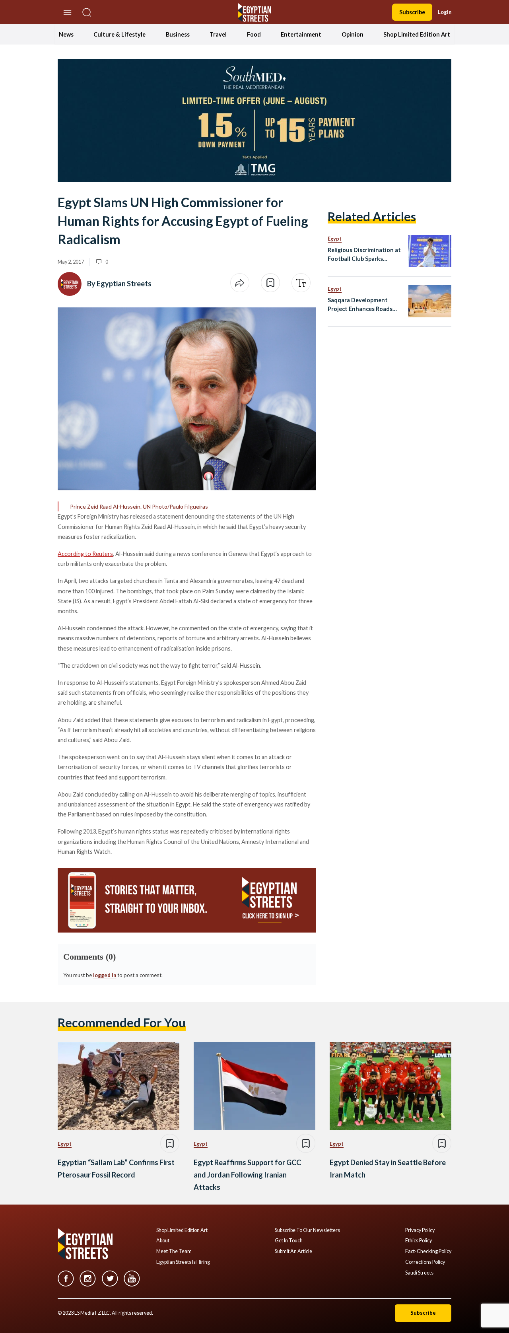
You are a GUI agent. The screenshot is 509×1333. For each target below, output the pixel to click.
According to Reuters (85, 553)
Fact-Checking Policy (428, 1251)
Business (178, 34)
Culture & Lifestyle (119, 34)
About (162, 1241)
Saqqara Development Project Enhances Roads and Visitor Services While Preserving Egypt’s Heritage (363, 305)
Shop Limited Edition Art (416, 34)
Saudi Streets (419, 1273)
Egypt (335, 239)
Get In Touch (289, 1241)
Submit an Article (293, 1251)
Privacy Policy (420, 1230)
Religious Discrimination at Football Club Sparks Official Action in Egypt (364, 255)
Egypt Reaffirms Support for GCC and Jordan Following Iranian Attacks (247, 1174)
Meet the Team (174, 1251)
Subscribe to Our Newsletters (307, 1230)
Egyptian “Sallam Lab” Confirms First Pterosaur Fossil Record (116, 1168)
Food (254, 34)
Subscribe (412, 12)
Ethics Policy (418, 1241)
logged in (104, 975)
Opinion (352, 34)
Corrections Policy (425, 1262)
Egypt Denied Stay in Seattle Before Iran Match (388, 1168)
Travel (218, 34)
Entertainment (301, 34)
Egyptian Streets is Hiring (183, 1262)
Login (444, 12)
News (66, 34)
